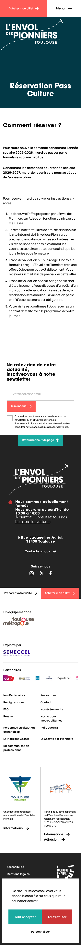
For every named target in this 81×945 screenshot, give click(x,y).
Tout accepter (25, 917)
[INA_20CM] (33, 678)
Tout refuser (57, 917)
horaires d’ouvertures (32, 521)
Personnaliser (40, 931)
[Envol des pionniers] (40, 479)
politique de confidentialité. (53, 427)
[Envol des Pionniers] (34, 32)
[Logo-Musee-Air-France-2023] (44, 678)
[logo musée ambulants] (19, 678)
